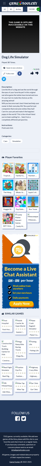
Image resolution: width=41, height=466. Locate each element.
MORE (32, 9)
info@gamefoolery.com (20, 450)
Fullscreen (10, 73)
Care (5, 141)
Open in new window (14, 68)
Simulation (16, 141)
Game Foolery (14, 462)
